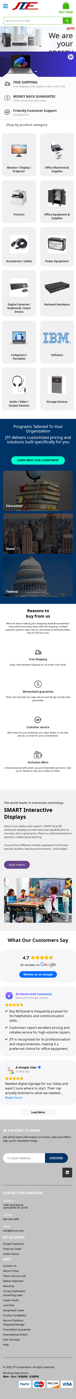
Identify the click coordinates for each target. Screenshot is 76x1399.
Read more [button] (13, 1097)
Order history (11, 1254)
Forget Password (13, 1244)
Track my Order (12, 1249)
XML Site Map (11, 1339)
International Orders (15, 1334)
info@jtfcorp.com (13, 1230)
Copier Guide (11, 1300)
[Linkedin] (67, 1172)
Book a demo (17, 864)
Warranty (8, 1286)
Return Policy (11, 1271)
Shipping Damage (14, 1324)
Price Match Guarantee (17, 1329)
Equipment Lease (13, 1310)
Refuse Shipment (13, 1281)
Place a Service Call (14, 1276)
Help (6, 1344)
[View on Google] (9, 1069)
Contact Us (9, 1266)
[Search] (67, 20)
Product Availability (14, 1315)
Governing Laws (12, 1295)
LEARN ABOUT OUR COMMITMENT (38, 460)
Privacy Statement (14, 1291)
